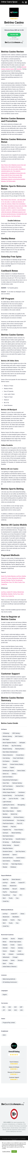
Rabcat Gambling (16, 833)
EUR (15, 1007)
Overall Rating (14, 1052)
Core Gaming (6, 758)
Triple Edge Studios (16, 864)
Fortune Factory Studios (16, 764)
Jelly (4, 798)
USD (21, 1010)
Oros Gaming (20, 820)
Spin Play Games (20, 851)
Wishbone (13, 867)
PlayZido (13, 826)
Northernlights (6, 817)
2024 (4, 1035)
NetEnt (19, 811)
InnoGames (22, 792)
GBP (21, 1007)
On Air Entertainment (8, 820)
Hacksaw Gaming (17, 783)
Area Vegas (6, 739)
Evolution (15, 761)
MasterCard (15, 578)
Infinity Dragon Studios (9, 792)
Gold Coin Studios (7, 777)
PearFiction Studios (8, 823)
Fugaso (12, 767)
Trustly (20, 582)
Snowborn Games (7, 851)
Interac (9, 578)
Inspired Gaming (7, 795)
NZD (15, 1010)
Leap (22, 798)
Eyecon (5, 764)
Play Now (13, 34)
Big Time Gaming (16, 745)
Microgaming (21, 805)
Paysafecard (18, 580)
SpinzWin (19, 69)
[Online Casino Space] (9, 2)
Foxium (5, 767)
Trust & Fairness (14, 1062)
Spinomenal (6, 854)
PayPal (13, 580)
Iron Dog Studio (19, 795)
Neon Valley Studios (8, 811)
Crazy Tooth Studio (18, 758)
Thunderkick (16, 861)
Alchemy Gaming (7, 736)
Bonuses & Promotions (14, 1072)
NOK (9, 1010)
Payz (10, 582)
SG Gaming (6, 842)
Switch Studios (20, 857)
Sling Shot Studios (8, 848)
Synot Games (6, 861)
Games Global (21, 770)
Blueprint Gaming (7, 749)
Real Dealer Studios (8, 836)
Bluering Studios (19, 749)
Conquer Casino (9, 69)
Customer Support (14, 1077)
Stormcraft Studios (8, 857)
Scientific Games (20, 839)
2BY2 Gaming (16, 733)
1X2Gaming (6, 733)
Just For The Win (13, 798)
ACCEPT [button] (14, 1151)
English (5, 994)
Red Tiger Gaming (7, 839)
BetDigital (22, 742)
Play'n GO (19, 823)
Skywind (16, 845)
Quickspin (5, 833)
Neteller (8, 580)
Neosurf (3, 580)
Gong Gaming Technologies (10, 780)
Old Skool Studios (19, 817)
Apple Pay (4, 576)
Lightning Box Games (8, 805)
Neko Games (14, 808)
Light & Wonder (7, 801)
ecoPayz (18, 576)
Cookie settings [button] (6, 1151)
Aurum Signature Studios (9, 742)
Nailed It (5, 808)
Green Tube (6, 783)
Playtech (5, 826)
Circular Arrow (20, 755)
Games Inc (5, 773)
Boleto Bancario (11, 576)
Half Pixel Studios (8, 786)
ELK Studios (6, 761)
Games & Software (14, 1067)
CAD (9, 1007)
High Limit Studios (8, 789)
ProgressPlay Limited (9, 1022)
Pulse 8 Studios (18, 829)
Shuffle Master (16, 842)
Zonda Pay (4, 584)
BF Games (5, 745)
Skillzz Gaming (7, 845)
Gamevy (14, 773)
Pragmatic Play (7, 829)
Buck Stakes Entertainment (10, 752)
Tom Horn (5, 864)
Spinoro (15, 854)
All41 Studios (18, 736)
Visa (23, 582)
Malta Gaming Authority (9, 979)
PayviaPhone (4, 582)
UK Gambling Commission (10, 982)
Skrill (16, 582)
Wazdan (5, 867)
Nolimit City (14, 814)
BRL (4, 1007)
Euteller (24, 576)
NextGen (5, 814)
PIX (13, 582)
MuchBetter (22, 578)
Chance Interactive (8, 755)
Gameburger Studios (8, 770)
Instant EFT (4, 578)
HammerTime (19, 786)
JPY (4, 1010)
